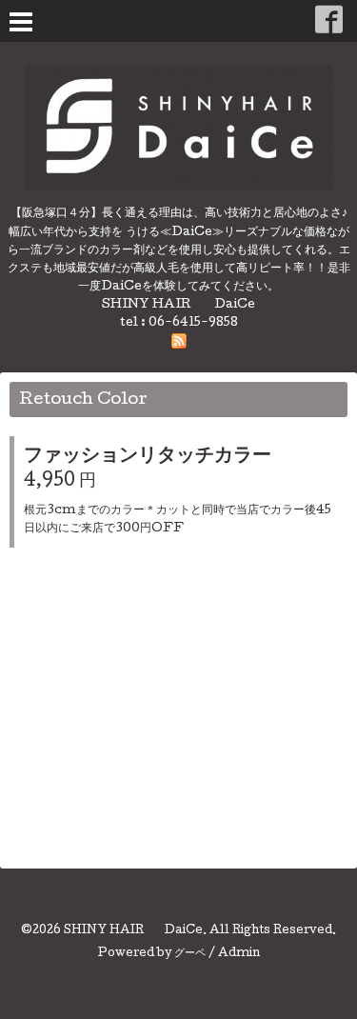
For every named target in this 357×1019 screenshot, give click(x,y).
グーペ (190, 954)
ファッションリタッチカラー (147, 457)
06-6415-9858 (193, 323)
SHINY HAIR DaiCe (133, 931)
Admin (239, 954)
